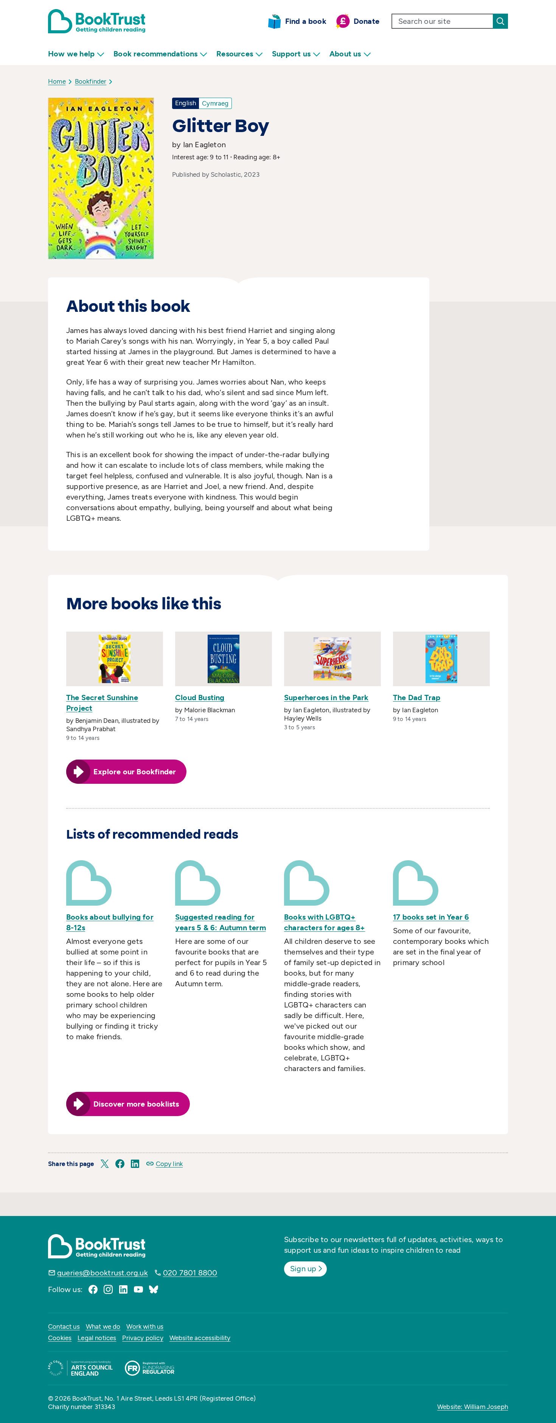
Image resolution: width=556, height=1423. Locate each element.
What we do (103, 1326)
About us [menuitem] (345, 53)
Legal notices (97, 1338)
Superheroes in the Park (326, 697)
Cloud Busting (200, 697)
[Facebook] (93, 1289)
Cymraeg (215, 103)
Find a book (305, 21)
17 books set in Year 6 (431, 917)
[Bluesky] (153, 1289)
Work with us (144, 1326)
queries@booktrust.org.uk (102, 1272)
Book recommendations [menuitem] (155, 53)
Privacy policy (142, 1338)
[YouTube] (138, 1289)
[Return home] (96, 21)
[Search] (500, 21)
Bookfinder (91, 81)
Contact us (64, 1326)
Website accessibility (200, 1338)
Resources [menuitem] (234, 53)
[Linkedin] (123, 1289)
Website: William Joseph (472, 1407)
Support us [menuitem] (291, 53)
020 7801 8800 (190, 1272)
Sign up (303, 1268)
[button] (104, 1163)
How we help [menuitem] (71, 53)
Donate (366, 21)
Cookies (59, 1338)
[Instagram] (108, 1289)
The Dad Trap (416, 697)
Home (57, 81)
